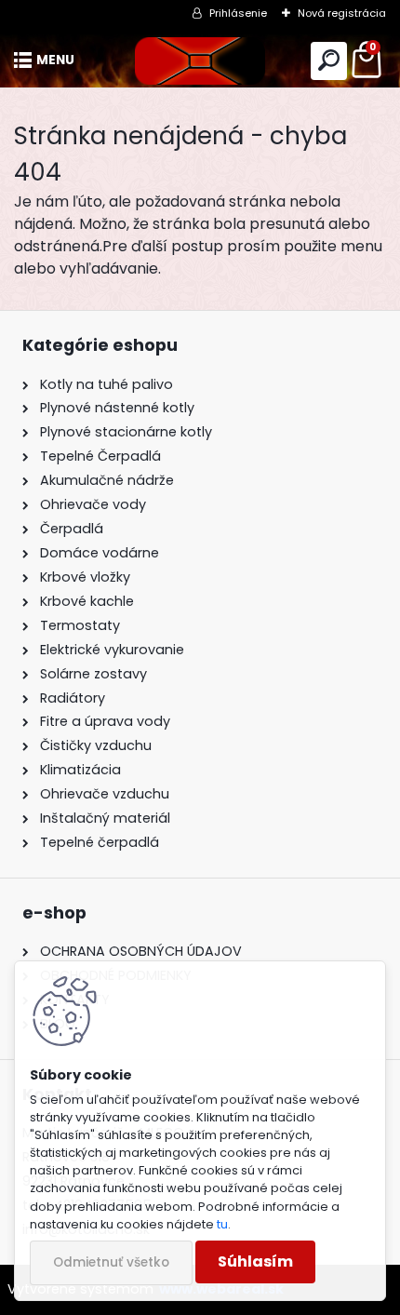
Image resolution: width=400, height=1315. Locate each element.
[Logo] (200, 61)
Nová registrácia (342, 13)
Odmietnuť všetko (111, 1262)
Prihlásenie (238, 13)
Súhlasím (255, 1261)
